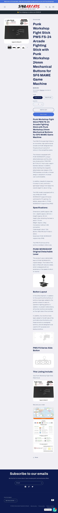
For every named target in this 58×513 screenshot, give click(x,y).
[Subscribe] (41, 483)
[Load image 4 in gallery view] (23, 47)
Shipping (42, 90)
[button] (4, 7)
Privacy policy (42, 506)
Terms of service (50, 506)
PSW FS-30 (48, 97)
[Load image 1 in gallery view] (9, 47)
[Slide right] (27, 47)
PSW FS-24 (38, 97)
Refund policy (34, 506)
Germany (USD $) (10, 500)
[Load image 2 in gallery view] (14, 47)
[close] (56, 12)
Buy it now (43, 114)
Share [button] (36, 457)
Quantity (35, 101)
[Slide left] (5, 47)
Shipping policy (50, 507)
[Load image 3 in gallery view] (19, 47)
